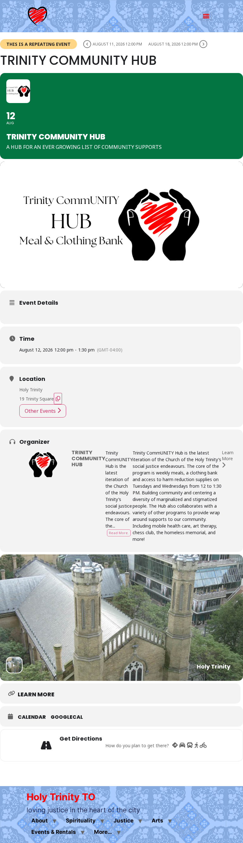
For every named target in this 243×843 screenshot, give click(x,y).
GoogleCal (67, 717)
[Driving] (182, 745)
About (39, 820)
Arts (157, 820)
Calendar (32, 717)
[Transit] (190, 745)
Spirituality (81, 820)
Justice (124, 820)
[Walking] (196, 745)
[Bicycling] (203, 745)
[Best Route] (175, 745)
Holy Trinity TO (61, 797)
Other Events (40, 410)
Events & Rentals (53, 832)
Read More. (119, 532)
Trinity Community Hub (88, 458)
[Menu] (206, 16)
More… (103, 832)
